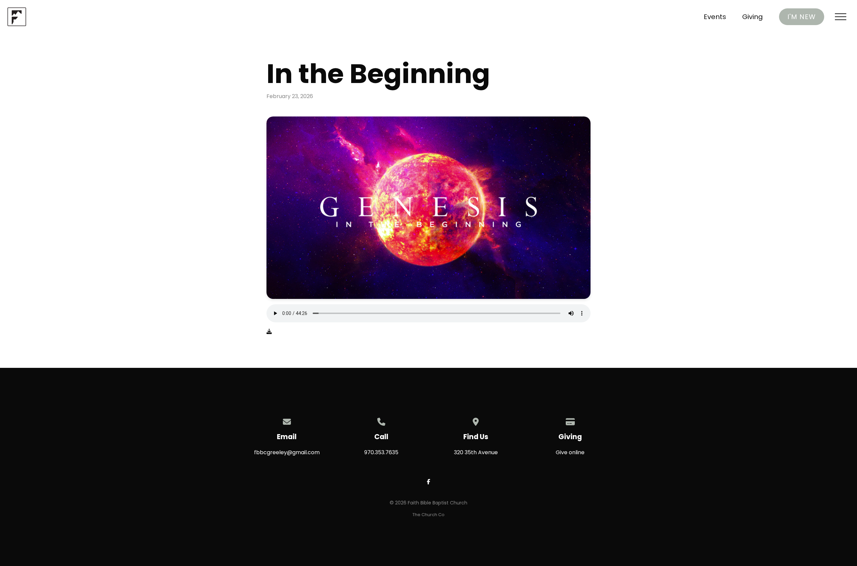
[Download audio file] (269, 332)
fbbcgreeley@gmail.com (287, 452)
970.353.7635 (381, 452)
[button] (840, 16)
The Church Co (428, 514)
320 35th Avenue (476, 452)
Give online (570, 452)
